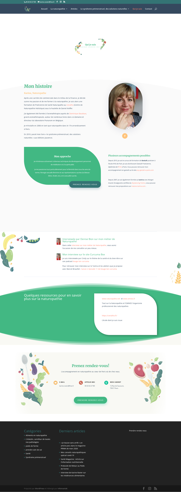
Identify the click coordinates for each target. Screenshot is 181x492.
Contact (148, 9)
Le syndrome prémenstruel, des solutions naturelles (104, 9)
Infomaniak (62, 488)
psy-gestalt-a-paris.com (145, 170)
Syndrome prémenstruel (36, 457)
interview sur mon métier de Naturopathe (88, 245)
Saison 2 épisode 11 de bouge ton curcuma (99, 269)
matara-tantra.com (138, 186)
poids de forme (32, 446)
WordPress (39, 488)
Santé (28, 453)
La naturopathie (58, 9)
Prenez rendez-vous (85, 184)
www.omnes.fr (129, 298)
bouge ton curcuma (81, 261)
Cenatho (69, 105)
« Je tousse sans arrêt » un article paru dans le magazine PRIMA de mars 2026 (73, 446)
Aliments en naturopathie (36, 435)
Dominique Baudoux (77, 113)
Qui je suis (137, 9)
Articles (74, 9)
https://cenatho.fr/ (109, 315)
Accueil (44, 9)
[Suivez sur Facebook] (125, 136)
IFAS (120, 167)
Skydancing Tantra (138, 183)
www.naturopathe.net (111, 298)
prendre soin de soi (34, 450)
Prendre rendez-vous (90, 400)
